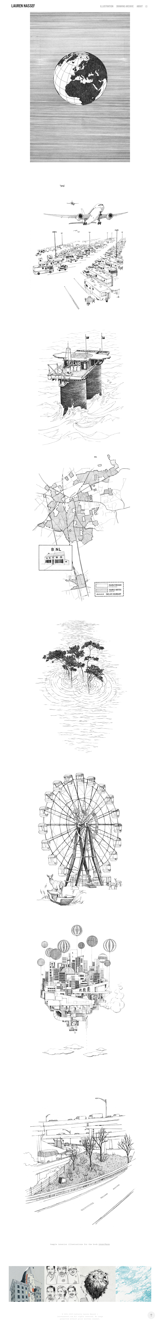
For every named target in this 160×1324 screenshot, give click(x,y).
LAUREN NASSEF (23, 5)
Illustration (106, 6)
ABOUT (140, 6)
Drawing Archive (125, 6)
